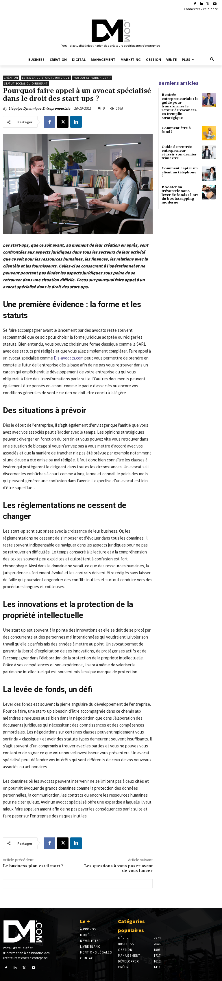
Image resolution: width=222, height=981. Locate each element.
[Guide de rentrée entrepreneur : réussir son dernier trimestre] (209, 152)
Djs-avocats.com (69, 358)
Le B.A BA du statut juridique (46, 78)
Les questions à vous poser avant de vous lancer (118, 868)
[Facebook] (195, 4)
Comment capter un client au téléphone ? (180, 172)
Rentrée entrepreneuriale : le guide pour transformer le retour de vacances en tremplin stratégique (180, 106)
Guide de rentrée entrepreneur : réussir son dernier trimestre (179, 153)
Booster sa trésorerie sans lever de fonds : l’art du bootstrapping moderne (180, 195)
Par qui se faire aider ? (92, 78)
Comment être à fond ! (176, 130)
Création (11, 78)
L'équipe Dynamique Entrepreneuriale (39, 108)
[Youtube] (214, 4)
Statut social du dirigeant (26, 83)
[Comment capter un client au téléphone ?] (209, 173)
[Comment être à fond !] (209, 133)
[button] (212, 60)
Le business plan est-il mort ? (33, 866)
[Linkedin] (201, 4)
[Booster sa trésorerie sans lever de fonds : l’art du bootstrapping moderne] (209, 192)
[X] (208, 4)
